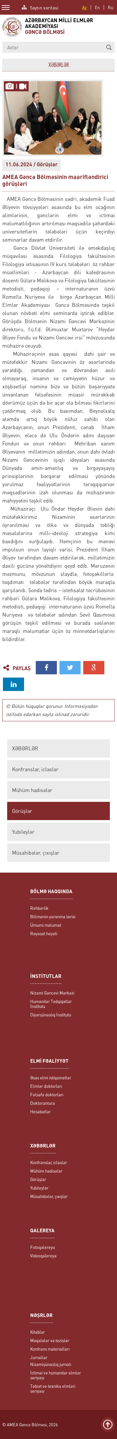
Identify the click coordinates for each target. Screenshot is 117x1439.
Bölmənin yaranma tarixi (52, 916)
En (97, 7)
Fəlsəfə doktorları (46, 1094)
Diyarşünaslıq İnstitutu (50, 1014)
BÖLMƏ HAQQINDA (51, 892)
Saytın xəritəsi (44, 7)
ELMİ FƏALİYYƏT (49, 1061)
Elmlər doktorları (46, 1086)
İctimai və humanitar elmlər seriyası (55, 1375)
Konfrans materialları (50, 1348)
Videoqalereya (43, 1255)
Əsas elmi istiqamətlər (50, 1077)
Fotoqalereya (42, 1247)
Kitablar (37, 1331)
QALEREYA (42, 1231)
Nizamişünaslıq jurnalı (50, 1364)
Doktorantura (42, 1103)
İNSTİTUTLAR (45, 976)
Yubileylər (23, 831)
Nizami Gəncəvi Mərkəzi (52, 992)
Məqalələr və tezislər (49, 1340)
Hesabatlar (40, 1111)
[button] (108, 47)
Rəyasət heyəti (43, 933)
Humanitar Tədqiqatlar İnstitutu (51, 1004)
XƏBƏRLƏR (25, 748)
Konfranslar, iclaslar (35, 769)
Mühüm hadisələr (32, 790)
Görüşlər (22, 811)
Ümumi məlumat (45, 924)
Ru (110, 7)
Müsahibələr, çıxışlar (35, 852)
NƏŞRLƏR (41, 1315)
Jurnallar (38, 1357)
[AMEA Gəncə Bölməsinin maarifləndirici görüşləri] (10, 86)
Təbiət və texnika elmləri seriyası (52, 1388)
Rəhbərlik (39, 908)
